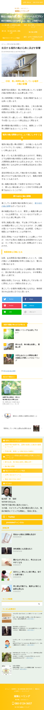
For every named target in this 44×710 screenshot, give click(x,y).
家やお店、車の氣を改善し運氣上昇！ (19, 462)
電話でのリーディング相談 (11, 38)
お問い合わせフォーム (13, 475)
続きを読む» (31, 619)
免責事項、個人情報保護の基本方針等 (21, 689)
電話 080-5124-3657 (13, 479)
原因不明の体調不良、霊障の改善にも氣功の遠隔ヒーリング (23, 446)
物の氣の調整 (33, 32)
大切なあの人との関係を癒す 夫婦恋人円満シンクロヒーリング (27, 357)
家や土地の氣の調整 (9, 371)
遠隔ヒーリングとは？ (13, 440)
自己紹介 (8, 483)
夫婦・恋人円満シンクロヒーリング (33, 26)
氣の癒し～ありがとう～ (22, 699)
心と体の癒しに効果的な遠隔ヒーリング (11, 26)
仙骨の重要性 (16, 665)
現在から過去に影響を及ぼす (24, 534)
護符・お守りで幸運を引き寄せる (33, 38)
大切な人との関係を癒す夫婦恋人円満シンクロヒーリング (22, 456)
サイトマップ (25, 691)
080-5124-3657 (23, 703)
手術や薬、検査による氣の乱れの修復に (19, 451)
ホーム (7, 689)
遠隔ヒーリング (22, 11)
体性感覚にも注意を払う (22, 549)
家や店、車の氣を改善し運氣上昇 (11, 32)
